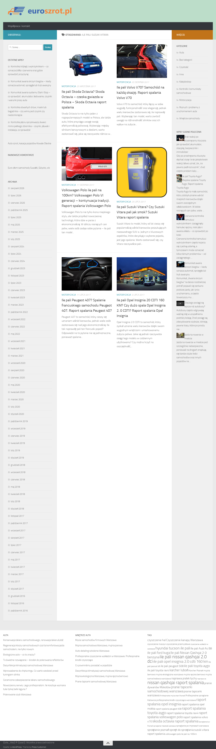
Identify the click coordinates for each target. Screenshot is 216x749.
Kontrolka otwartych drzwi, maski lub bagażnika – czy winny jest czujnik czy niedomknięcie (27, 111)
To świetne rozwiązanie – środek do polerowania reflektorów (33, 660)
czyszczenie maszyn (156, 644)
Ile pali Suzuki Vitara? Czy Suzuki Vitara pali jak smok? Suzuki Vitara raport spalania (140, 212)
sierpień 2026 (17, 188)
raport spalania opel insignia (176, 701)
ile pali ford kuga (158, 653)
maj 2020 (15, 384)
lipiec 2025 (16, 217)
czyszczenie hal (156, 640)
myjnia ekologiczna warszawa (169, 674)
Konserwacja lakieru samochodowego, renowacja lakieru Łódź (33, 640)
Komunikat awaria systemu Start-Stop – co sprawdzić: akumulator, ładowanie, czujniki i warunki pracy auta (30, 96)
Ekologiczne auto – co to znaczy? (19, 654)
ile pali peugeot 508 (172, 666)
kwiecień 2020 (18, 392)
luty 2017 (15, 581)
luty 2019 (15, 450)
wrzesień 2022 (18, 319)
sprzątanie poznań (158, 730)
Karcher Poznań (196, 670)
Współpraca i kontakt (19, 26)
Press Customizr (39, 747)
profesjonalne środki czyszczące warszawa (176, 700)
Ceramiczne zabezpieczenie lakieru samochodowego (29, 680)
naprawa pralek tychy (184, 678)
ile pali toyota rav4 (158, 670)
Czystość (183, 67)
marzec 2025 (17, 232)
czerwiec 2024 (18, 261)
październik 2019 (19, 421)
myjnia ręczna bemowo (194, 674)
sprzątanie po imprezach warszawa (192, 725)
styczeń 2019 (17, 457)
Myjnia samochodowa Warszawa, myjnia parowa (98, 645)
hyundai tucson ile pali (172, 648)
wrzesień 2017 (18, 530)
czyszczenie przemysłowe (178, 644)
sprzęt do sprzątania (182, 730)
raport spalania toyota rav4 (182, 713)
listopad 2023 (17, 275)
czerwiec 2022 (18, 326)
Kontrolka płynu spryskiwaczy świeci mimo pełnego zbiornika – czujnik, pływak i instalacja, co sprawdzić (28, 126)
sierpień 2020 (17, 370)
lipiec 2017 (16, 545)
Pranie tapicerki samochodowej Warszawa (95, 681)
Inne (181, 74)
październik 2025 (19, 210)
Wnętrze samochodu (189, 118)
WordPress (17, 747)
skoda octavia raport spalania (175, 721)
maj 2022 (15, 333)
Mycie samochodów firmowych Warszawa (95, 640)
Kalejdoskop (185, 81)
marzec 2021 (17, 355)
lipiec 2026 (16, 195)
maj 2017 (15, 559)
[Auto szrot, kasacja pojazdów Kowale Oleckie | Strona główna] (41, 11)
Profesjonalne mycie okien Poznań (172, 696)
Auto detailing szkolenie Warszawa (92, 650)
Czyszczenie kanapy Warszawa (184, 640)
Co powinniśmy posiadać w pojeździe (93, 665)
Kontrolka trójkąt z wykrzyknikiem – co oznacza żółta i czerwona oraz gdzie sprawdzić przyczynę (28, 70)
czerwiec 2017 (18, 552)
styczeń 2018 (17, 508)
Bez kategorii (185, 59)
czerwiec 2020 (18, 377)
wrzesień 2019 (18, 428)
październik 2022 (19, 312)
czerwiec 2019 (18, 435)
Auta (181, 52)
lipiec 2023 (16, 282)
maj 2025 (15, 224)
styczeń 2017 (17, 588)
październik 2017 (19, 523)
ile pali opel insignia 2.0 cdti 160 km (180, 661)
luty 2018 (15, 501)
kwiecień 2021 (18, 348)
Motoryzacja (69, 86)
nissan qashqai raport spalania (175, 682)
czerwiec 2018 (18, 479)
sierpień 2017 (17, 537)
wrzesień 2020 (18, 363)
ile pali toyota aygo (197, 666)
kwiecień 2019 (18, 443)
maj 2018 (15, 486)
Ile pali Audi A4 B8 (201, 648)
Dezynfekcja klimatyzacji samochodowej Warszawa (28, 665)
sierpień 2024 (17, 246)
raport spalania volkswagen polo (177, 715)
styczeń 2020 (17, 414)
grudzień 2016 (18, 596)
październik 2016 (19, 610)
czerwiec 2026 (18, 202)
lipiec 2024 (16, 253)
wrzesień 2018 (18, 472)
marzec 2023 (17, 304)
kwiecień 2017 (18, 567)
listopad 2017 (17, 516)
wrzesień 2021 (18, 341)
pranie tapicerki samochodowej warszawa (169, 689)
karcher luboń (179, 670)
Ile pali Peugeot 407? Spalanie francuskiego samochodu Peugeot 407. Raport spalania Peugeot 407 (87, 305)
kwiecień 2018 (18, 494)
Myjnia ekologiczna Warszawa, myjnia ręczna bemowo (101, 676)
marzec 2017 (17, 574)
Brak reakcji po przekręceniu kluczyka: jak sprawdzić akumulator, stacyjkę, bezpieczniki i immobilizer (191, 144)
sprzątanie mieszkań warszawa (164, 726)
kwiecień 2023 (18, 297)
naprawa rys (201, 679)
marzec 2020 (17, 399)
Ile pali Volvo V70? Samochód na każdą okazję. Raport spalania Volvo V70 (140, 92)
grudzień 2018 (18, 465)
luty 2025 (15, 239)
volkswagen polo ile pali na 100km (181, 734)
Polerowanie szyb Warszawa (17, 694)
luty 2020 (15, 406)
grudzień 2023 (18, 268)
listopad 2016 (17, 603)
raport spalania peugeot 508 (169, 709)
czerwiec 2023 (18, 290)
